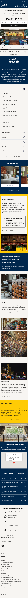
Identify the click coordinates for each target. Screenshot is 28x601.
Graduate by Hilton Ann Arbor (7, 537)
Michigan (12, 535)
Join (22, 6)
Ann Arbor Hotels (19, 535)
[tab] (4, 47)
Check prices (18, 25)
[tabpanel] (14, 53)
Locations (3, 535)
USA (8, 535)
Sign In (25, 6)
